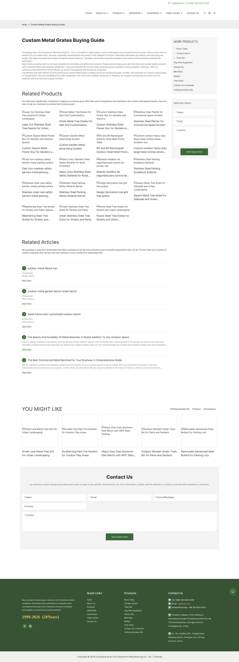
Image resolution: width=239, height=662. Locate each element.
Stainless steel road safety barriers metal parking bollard (37, 194)
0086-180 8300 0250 (199, 3)
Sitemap (157, 656)
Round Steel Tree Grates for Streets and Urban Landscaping (113, 217)
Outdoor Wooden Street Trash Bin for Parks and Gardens (159, 453)
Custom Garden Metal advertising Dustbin (72, 146)
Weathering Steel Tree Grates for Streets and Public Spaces (35, 217)
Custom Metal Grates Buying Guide (48, 24)
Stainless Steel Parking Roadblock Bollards (147, 170)
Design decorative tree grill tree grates (112, 194)
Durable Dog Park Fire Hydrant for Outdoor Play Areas (80, 453)
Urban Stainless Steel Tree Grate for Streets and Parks (75, 217)
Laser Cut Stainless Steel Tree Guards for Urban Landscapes (36, 126)
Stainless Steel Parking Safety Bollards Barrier (72, 194)
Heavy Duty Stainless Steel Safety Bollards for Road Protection (74, 173)
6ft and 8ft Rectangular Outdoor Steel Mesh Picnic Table (112, 150)
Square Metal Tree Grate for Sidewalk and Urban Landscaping (150, 197)
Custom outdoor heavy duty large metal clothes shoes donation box (150, 150)
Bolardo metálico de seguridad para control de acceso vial (112, 173)
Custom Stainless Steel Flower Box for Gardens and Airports (113, 126)
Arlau (24, 24)
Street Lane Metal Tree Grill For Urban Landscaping (38, 453)
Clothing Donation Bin (179, 409)
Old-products (209, 409)
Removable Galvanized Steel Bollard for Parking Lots (197, 453)
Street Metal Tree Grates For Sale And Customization (76, 123)
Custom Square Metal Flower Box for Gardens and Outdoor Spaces (38, 150)
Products (196, 409)
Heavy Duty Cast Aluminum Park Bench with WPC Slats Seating (117, 453)
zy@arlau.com (184, 604)
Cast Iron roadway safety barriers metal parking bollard (37, 170)
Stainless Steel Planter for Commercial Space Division (149, 123)
